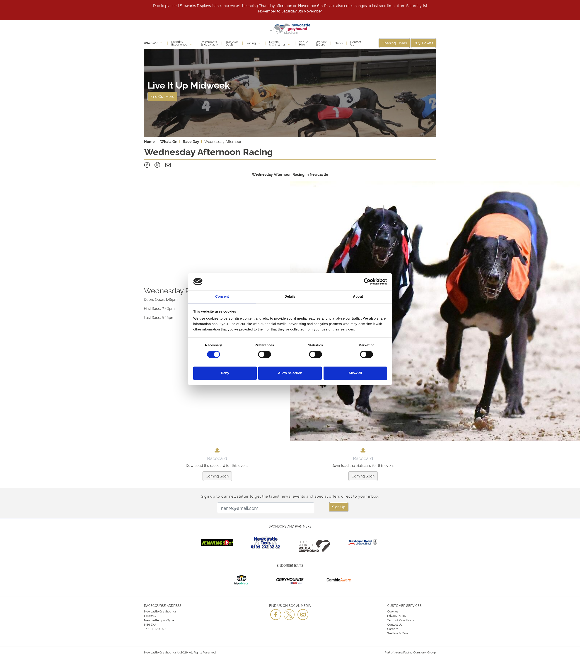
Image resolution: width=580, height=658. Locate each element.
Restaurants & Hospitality (209, 43)
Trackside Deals (232, 43)
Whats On (168, 141)
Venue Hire (303, 43)
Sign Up (338, 506)
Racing (251, 43)
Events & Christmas (277, 42)
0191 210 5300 (159, 629)
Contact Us (355, 43)
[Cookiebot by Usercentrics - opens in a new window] (367, 281)
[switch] (264, 354)
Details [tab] (290, 297)
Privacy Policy (396, 615)
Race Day (191, 141)
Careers (392, 629)
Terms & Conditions (400, 620)
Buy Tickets (423, 42)
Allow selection (290, 373)
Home (149, 141)
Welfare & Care (321, 43)
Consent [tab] (222, 297)
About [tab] (358, 297)
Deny (225, 373)
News (339, 43)
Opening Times (394, 42)
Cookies (392, 611)
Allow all (355, 373)
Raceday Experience (179, 42)
